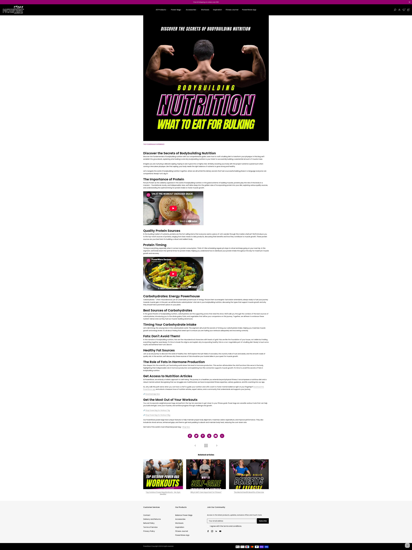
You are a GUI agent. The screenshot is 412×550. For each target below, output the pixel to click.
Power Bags (176, 9)
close (2, 2)
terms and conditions (232, 526)
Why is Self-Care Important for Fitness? (206, 492)
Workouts (205, 9)
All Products (161, 9)
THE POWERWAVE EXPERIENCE (153, 144)
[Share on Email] (216, 436)
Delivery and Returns (152, 519)
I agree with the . (226, 526)
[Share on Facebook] (190, 436)
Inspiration (217, 9)
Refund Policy (148, 523)
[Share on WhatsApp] (222, 436)
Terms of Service (150, 527)
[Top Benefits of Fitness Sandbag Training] (195, 445)
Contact (146, 515)
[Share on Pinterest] (203, 436)
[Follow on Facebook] (208, 531)
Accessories (191, 9)
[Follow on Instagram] (212, 531)
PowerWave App (249, 9)
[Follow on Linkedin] (216, 531)
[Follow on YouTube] (220, 531)
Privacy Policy (149, 531)
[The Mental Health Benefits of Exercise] (216, 445)
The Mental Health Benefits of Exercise (249, 492)
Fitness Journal (232, 9)
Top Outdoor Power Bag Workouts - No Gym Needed (163, 493)
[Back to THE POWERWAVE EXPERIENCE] (206, 445)
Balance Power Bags (183, 515)
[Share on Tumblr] (209, 436)
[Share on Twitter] (196, 436)
